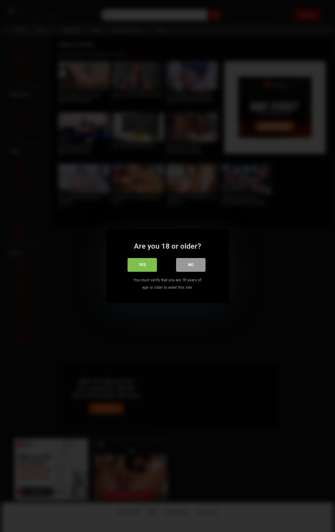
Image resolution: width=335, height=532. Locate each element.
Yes (142, 264)
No (191, 264)
